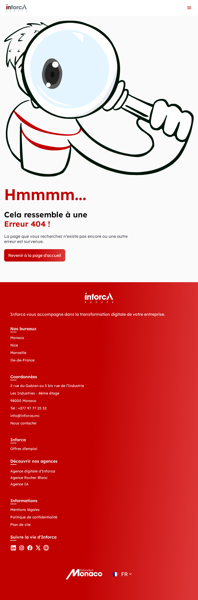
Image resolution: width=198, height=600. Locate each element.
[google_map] (46, 549)
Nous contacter (23, 423)
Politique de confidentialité (33, 517)
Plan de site (20, 524)
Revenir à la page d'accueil (34, 255)
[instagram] (22, 549)
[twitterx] (38, 549)
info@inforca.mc (24, 415)
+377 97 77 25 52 (32, 408)
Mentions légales (25, 509)
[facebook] (30, 549)
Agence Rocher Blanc (28, 477)
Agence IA (19, 484)
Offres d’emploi (23, 448)
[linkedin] (13, 549)
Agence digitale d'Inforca (32, 471)
